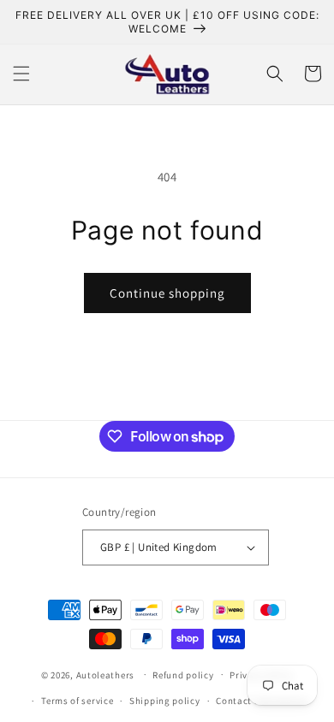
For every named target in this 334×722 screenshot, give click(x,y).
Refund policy (182, 675)
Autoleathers (105, 674)
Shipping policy (164, 701)
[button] (21, 73)
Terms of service (77, 701)
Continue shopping (167, 293)
